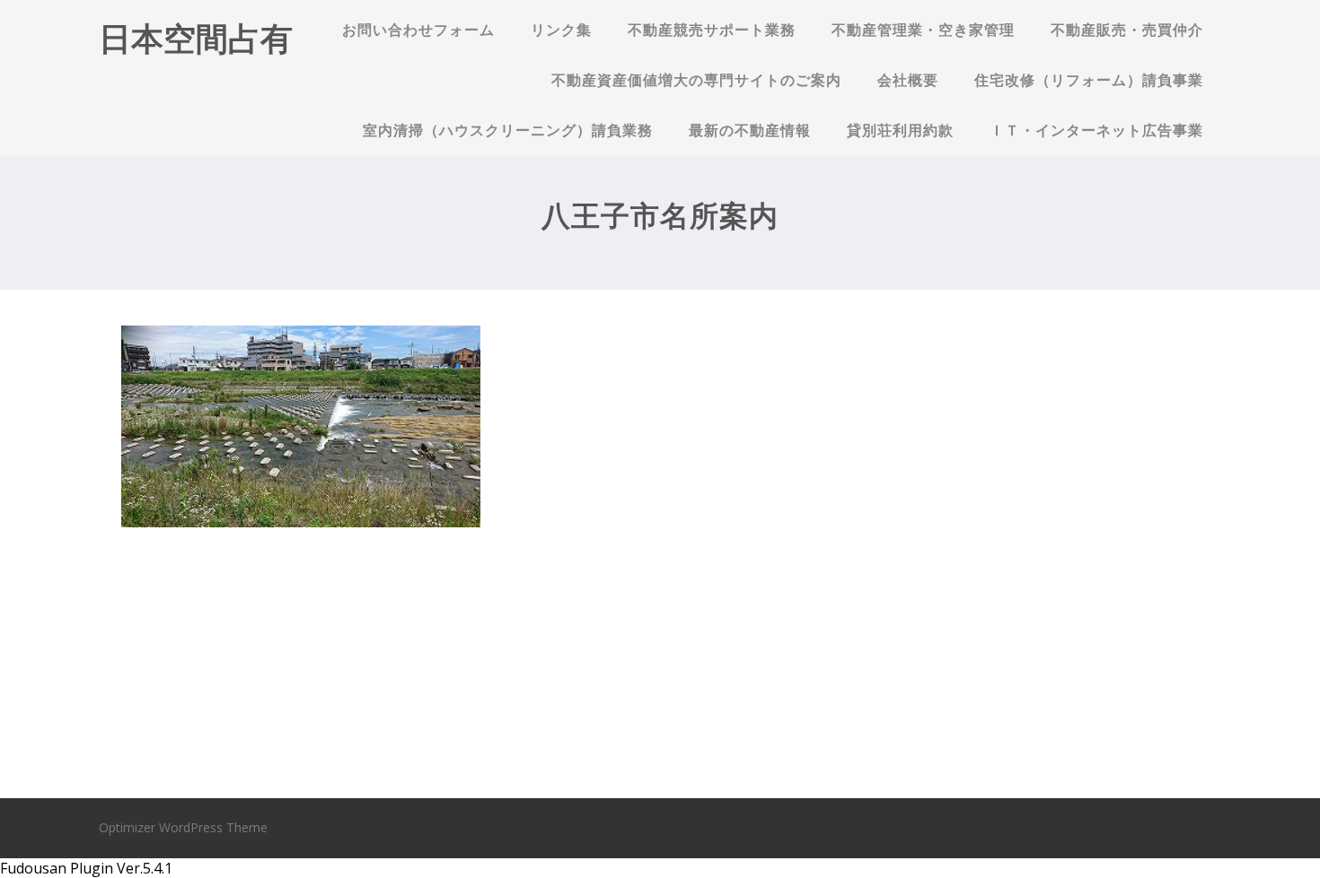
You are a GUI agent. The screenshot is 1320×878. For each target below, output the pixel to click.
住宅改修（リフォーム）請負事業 (1088, 80)
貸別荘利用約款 (900, 130)
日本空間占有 (196, 38)
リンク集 (561, 29)
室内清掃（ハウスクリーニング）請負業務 (508, 130)
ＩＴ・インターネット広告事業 (1096, 130)
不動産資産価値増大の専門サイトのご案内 (696, 80)
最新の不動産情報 (750, 130)
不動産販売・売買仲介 (1127, 29)
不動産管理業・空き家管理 (923, 29)
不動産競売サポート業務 (712, 29)
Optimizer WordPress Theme (183, 827)
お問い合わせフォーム (418, 29)
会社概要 (907, 80)
